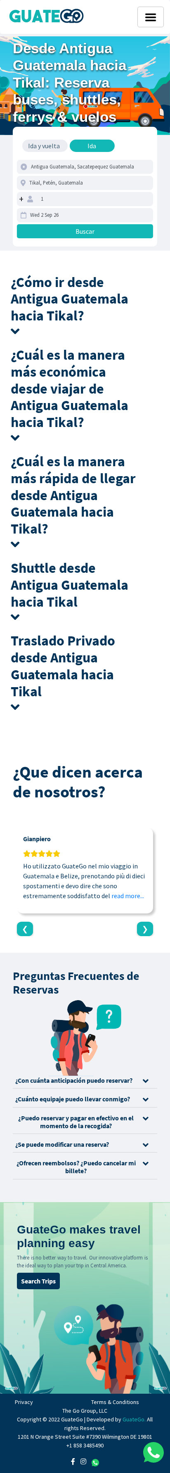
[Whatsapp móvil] (153, 1452)
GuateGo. (134, 1419)
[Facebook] (73, 1461)
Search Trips (38, 1281)
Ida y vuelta (44, 146)
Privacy (24, 1402)
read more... (127, 896)
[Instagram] (83, 1461)
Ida (91, 146)
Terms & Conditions (115, 1402)
